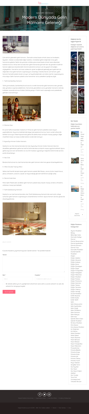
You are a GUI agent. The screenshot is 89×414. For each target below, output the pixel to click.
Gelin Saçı (74, 316)
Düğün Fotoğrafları (77, 270)
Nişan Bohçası (75, 339)
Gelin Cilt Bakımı (76, 310)
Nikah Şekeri (75, 335)
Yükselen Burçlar (76, 381)
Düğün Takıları (75, 285)
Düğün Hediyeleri (76, 272)
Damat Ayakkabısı (77, 243)
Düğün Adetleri (75, 258)
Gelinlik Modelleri (76, 321)
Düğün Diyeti (75, 268)
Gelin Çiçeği (74, 308)
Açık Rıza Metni (52, 398)
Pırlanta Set (74, 356)
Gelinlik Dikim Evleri (77, 319)
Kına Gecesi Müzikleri (77, 327)
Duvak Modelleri (76, 293)
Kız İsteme (74, 331)
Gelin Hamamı (49, 13)
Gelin (72, 302)
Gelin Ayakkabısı (76, 306)
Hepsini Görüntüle (77, 214)
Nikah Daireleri (75, 333)
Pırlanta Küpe (75, 354)
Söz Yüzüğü (74, 375)
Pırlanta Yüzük (75, 360)
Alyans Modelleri (76, 231)
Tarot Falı (74, 377)
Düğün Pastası (75, 279)
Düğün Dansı (75, 264)
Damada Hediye (76, 237)
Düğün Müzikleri (76, 277)
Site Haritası (62, 408)
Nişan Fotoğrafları (76, 344)
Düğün (73, 256)
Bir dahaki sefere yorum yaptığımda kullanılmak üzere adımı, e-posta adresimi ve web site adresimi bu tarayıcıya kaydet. (35, 285)
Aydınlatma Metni (41, 398)
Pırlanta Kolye (75, 352)
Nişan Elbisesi (75, 342)
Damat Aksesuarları (77, 241)
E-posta (38, 275)
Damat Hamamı (76, 245)
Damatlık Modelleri (77, 249)
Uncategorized (75, 379)
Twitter (44, 395)
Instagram (49, 395)
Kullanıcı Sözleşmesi (65, 398)
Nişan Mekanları (76, 346)
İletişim (54, 408)
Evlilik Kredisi (75, 298)
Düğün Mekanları (76, 275)
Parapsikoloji (75, 348)
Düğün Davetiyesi (76, 266)
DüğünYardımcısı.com (24, 408)
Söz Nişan (74, 369)
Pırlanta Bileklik (75, 350)
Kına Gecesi (74, 325)
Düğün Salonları (76, 283)
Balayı (82, 155)
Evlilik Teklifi (74, 300)
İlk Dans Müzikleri (76, 323)
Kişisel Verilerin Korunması (26, 398)
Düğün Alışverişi (76, 260)
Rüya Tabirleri (75, 363)
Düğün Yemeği (75, 291)
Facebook (40, 395)
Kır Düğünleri (75, 329)
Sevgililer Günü (75, 365)
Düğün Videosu (76, 289)
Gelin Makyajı (75, 314)
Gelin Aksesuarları (76, 304)
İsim (4, 275)
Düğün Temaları (76, 287)
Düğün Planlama (76, 281)
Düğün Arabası (75, 262)
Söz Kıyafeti (74, 367)
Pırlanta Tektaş (75, 358)
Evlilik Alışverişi (75, 296)
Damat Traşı (75, 247)
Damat (73, 239)
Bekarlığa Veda (76, 235)
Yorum (5, 255)
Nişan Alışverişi (75, 337)
